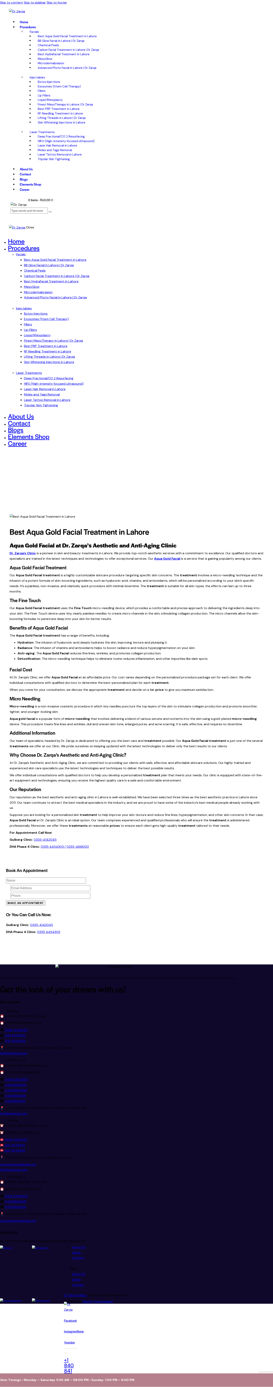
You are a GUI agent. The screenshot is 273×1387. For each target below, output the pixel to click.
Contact (78, 1258)
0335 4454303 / (53, 847)
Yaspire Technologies (97, 1301)
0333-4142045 (45, 840)
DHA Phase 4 (15, 1060)
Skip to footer (57, 2)
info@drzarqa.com (13, 1053)
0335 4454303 (48, 932)
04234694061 (15, 1085)
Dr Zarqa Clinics (75, 1295)
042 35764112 (15, 1035)
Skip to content (11, 2)
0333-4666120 (78, 847)
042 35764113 (15, 1041)
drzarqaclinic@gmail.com (18, 1164)
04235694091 (15, 1201)
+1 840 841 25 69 (71, 1368)
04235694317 (15, 1101)
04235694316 (15, 1096)
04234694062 (16, 1090)
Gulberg (12, 1011)
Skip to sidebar (35, 2)
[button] (123, 1011)
